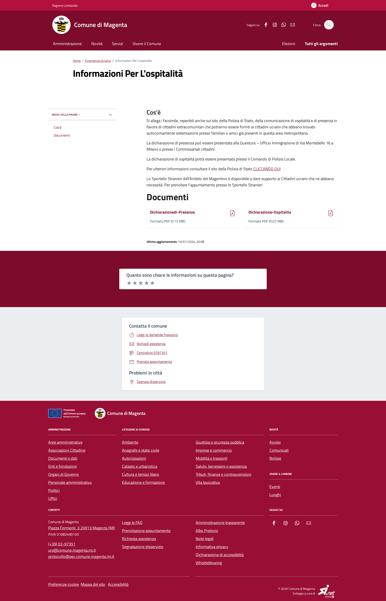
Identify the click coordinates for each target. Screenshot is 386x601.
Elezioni (288, 44)
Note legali (205, 539)
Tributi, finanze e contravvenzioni (223, 474)
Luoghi (275, 495)
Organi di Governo (63, 474)
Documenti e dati (62, 458)
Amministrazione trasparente (220, 523)
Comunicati (279, 450)
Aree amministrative (65, 442)
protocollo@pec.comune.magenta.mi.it (81, 556)
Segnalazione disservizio (142, 547)
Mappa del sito (93, 584)
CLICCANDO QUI (267, 169)
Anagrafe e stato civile (140, 450)
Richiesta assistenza (139, 539)
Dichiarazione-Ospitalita (269, 212)
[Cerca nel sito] (329, 25)
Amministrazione (67, 44)
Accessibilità (118, 584)
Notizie (275, 458)
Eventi (274, 487)
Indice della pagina (65, 114)
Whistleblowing (209, 563)
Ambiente (130, 442)
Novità (97, 44)
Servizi (117, 44)
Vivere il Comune (147, 44)
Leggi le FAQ (132, 523)
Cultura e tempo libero (140, 474)
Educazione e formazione (143, 482)
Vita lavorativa (208, 482)
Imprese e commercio (214, 450)
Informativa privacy (212, 547)
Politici (54, 490)
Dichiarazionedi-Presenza (172, 212)
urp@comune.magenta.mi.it (72, 550)
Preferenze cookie (63, 584)
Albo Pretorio (207, 531)
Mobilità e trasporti (211, 458)
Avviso (275, 442)
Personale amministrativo (70, 482)
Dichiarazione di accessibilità (220, 555)
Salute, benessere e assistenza (221, 466)
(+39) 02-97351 (62, 544)
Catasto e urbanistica (139, 466)
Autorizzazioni (134, 458)
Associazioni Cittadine (66, 450)
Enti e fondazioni (62, 466)
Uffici (52, 498)
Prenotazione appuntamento (146, 531)
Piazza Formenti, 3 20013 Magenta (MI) (81, 528)
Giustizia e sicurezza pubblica (220, 442)
